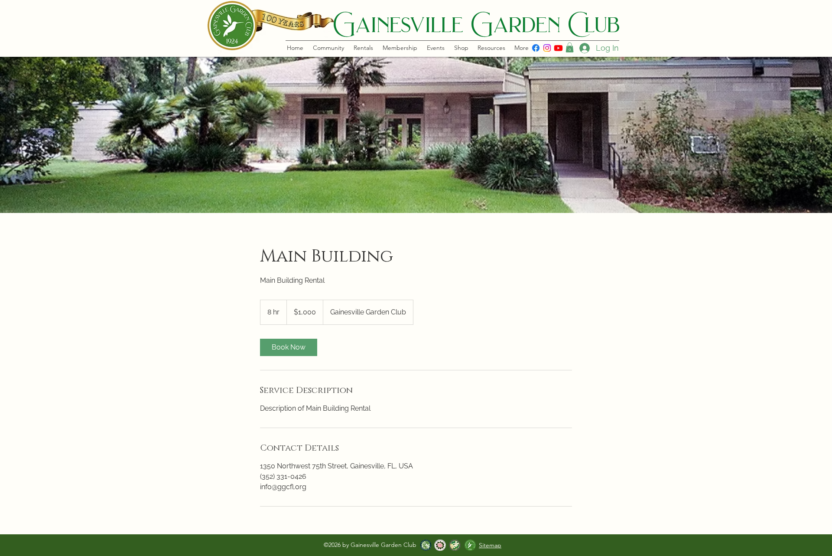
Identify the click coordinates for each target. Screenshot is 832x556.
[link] (288, 347)
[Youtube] (558, 48)
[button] (570, 47)
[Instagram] (547, 48)
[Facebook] (536, 48)
